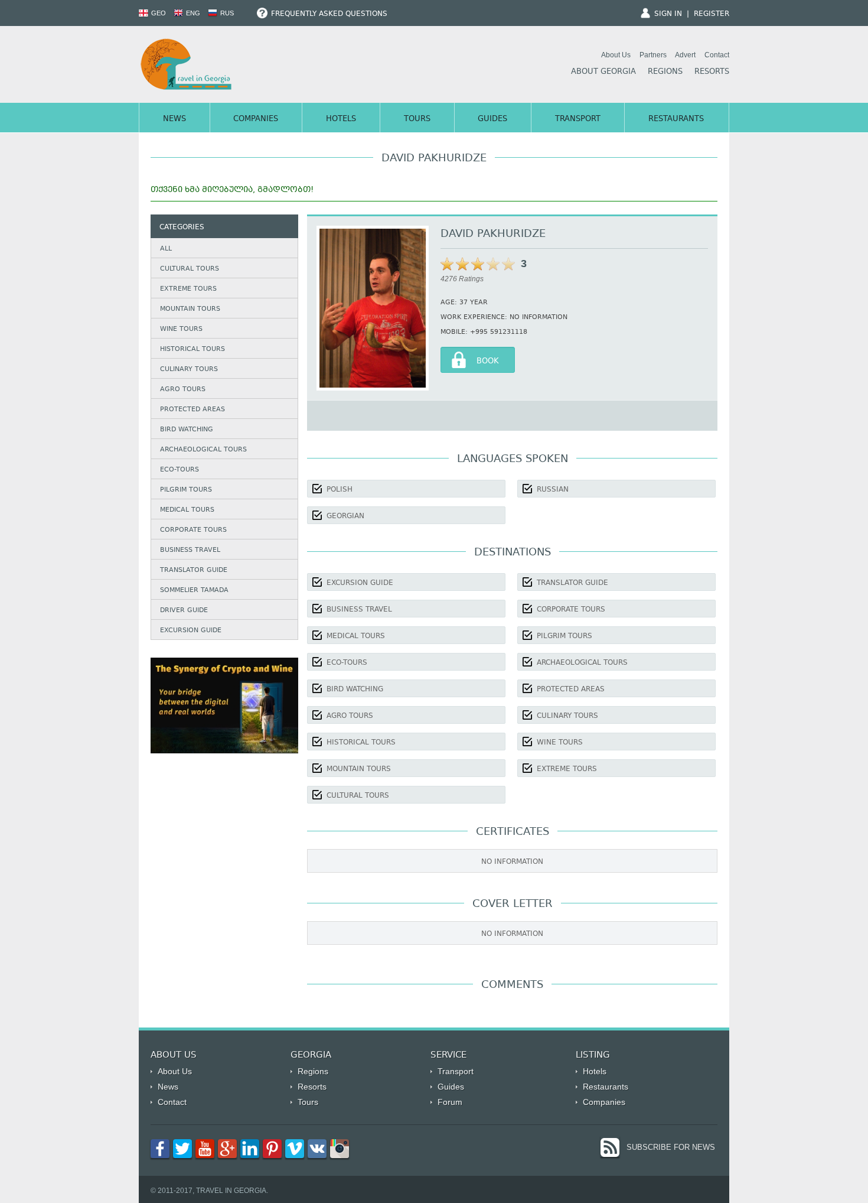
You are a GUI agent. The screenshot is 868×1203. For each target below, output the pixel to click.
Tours (417, 119)
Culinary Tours (189, 370)
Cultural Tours (189, 269)
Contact (716, 55)
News (174, 119)
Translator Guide (193, 570)
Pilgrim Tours (186, 490)
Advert (685, 55)
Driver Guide (184, 611)
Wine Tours (181, 329)
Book (488, 362)
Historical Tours (192, 349)
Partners (653, 55)
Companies (255, 119)
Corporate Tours (193, 530)
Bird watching (186, 430)
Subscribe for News (670, 1147)
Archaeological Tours (203, 450)
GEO (157, 13)
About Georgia (603, 72)
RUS (226, 13)
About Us (616, 55)
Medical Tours (187, 510)
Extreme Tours (188, 289)
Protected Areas (192, 410)
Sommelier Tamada (194, 591)
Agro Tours (182, 390)
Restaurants (676, 119)
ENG (192, 13)
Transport (578, 119)
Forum (450, 1102)
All (166, 249)
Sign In (668, 14)
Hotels (341, 119)
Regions (665, 72)
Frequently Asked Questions (328, 14)
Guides (492, 119)
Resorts (711, 72)
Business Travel (190, 550)
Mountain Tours (190, 309)
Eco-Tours (179, 470)
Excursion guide (190, 631)
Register (711, 14)
